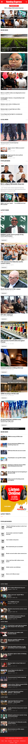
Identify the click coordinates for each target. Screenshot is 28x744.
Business (10, 740)
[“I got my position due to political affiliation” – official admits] (4, 156)
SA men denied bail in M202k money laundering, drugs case (11, 420)
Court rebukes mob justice (12, 539)
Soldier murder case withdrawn (13, 567)
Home (2, 740)
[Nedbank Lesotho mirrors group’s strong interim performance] (14, 224)
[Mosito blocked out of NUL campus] (14, 279)
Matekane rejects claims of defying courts (10, 104)
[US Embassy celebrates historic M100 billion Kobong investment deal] (4, 466)
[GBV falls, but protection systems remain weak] (4, 610)
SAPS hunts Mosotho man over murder (17, 450)
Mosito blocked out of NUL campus (11, 289)
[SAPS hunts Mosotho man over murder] (4, 452)
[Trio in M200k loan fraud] (20, 197)
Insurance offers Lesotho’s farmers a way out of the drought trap (21, 16)
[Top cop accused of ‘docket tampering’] (14, 132)
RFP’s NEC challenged (7, 315)
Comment (12, 742)
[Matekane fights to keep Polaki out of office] (4, 664)
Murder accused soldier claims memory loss (16, 553)
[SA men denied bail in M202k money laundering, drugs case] (14, 409)
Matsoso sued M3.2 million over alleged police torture (13, 92)
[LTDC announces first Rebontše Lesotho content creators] (14, 251)
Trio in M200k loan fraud (19, 203)
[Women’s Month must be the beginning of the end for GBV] (4, 473)
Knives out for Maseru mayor (12, 574)
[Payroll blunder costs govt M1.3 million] (4, 459)
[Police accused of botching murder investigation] (4, 480)
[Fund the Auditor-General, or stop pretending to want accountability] (4, 648)
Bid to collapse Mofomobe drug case (14, 8)
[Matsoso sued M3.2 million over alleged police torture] (4, 641)
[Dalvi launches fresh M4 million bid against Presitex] (14, 330)
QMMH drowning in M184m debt (10, 393)
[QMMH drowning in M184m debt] (14, 383)
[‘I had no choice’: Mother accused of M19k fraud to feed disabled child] (4, 149)
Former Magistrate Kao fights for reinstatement (11, 114)
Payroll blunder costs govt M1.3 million (17, 457)
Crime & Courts (16, 740)
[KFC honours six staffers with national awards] (14, 81)
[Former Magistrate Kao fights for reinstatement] (4, 672)
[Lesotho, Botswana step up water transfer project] (4, 709)
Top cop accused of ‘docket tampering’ (9, 142)
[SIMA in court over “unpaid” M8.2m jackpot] (7, 197)
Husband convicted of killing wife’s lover (12, 368)
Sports (16, 742)
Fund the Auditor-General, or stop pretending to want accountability (17, 647)
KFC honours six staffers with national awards (14, 88)
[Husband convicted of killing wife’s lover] (14, 357)
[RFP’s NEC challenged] (14, 304)
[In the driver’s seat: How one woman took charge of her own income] (14, 62)
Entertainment (23, 740)
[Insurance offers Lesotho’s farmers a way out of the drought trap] (14, 43)
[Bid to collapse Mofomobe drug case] (14, 173)
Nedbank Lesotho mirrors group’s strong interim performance (12, 235)
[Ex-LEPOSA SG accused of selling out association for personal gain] (4, 617)
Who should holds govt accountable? (14, 546)
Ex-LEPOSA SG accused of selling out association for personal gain (7, 16)
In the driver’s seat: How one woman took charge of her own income (7, 25)
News (2, 194)
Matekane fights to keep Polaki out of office (10, 109)
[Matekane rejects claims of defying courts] (4, 655)
